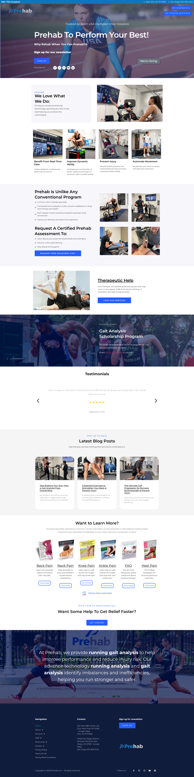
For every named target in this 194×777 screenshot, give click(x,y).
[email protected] (113, 352)
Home (38, 726)
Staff (37, 738)
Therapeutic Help (115, 280)
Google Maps (84, 731)
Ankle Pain (107, 566)
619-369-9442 (93, 749)
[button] (38, 401)
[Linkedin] (155, 770)
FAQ (128, 566)
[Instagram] (59, 68)
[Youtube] (68, 68)
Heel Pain (149, 566)
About (38, 730)
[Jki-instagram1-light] (64, 68)
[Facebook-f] (55, 68)
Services (39, 734)
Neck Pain (65, 566)
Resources (40, 742)
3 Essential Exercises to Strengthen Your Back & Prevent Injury (94, 488)
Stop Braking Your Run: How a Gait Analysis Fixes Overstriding (54, 488)
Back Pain (45, 566)
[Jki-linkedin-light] (73, 68)
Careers (38, 746)
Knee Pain (86, 566)
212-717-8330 (87, 734)
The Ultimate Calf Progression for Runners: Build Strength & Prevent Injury (137, 489)
